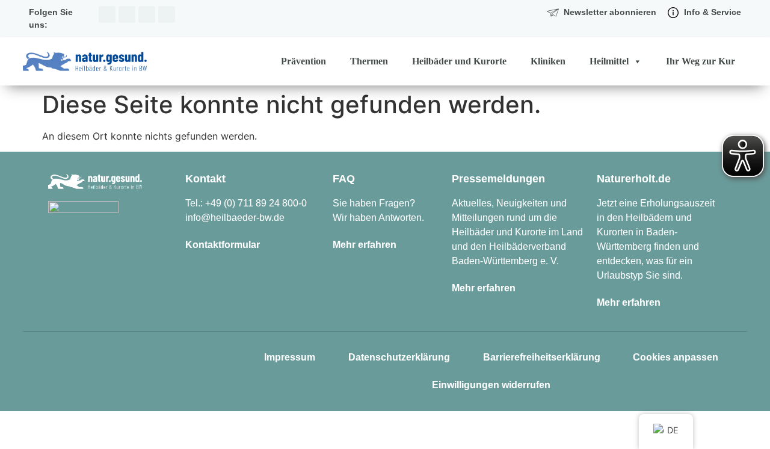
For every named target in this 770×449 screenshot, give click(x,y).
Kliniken (548, 61)
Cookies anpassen (675, 357)
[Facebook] (127, 14)
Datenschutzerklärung (399, 357)
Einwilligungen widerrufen (491, 385)
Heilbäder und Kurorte (459, 61)
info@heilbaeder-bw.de (235, 217)
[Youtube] (166, 14)
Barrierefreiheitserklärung (541, 357)
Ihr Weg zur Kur (700, 61)
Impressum (289, 357)
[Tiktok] (146, 14)
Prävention (303, 61)
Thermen (369, 61)
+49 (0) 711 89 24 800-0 (256, 203)
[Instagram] (107, 14)
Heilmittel (609, 61)
